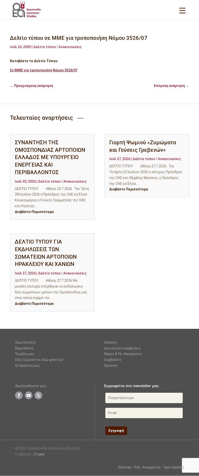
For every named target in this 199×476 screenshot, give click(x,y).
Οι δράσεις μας (27, 365)
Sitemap (124, 467)
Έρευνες (111, 365)
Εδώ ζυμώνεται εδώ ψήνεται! (39, 360)
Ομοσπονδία (25, 342)
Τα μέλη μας (24, 354)
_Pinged (38, 454)
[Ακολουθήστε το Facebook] (19, 395)
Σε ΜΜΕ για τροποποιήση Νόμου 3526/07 (43, 70)
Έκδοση (110, 342)
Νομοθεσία (24, 348)
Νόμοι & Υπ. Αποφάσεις (123, 354)
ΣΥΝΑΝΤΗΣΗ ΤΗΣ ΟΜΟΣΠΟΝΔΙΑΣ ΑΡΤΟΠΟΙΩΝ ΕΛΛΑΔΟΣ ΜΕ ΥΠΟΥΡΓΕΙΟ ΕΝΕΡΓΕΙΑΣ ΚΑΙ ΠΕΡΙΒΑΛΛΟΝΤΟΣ (50, 157)
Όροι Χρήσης (174, 467)
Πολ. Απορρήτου (147, 467)
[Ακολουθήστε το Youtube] (29, 395)
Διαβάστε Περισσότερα (34, 212)
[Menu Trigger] (182, 10)
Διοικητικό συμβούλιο (122, 348)
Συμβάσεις (112, 360)
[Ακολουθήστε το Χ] (38, 395)
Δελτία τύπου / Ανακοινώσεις (57, 47)
